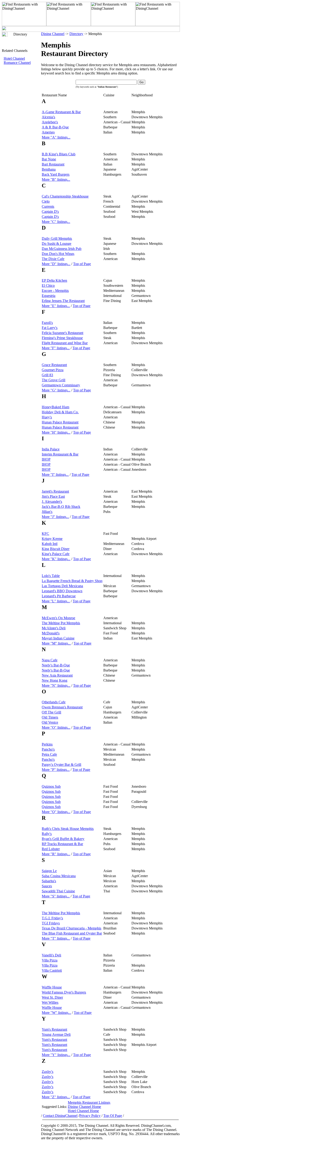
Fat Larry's (49, 328)
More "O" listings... (56, 727)
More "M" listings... (56, 643)
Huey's (47, 417)
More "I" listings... (55, 474)
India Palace (50, 449)
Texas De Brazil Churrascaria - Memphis (71, 928)
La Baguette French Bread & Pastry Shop (72, 581)
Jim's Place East (53, 496)
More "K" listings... (56, 559)
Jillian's (47, 512)
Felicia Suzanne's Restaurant (62, 333)
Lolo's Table (51, 576)
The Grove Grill (53, 380)
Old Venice (50, 722)
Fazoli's (47, 323)
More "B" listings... (56, 179)
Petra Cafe (49, 754)
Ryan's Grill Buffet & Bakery (63, 839)
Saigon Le (49, 871)
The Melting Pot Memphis (61, 623)
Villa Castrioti (52, 970)
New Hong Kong (54, 680)
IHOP (46, 459)
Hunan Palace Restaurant (60, 422)
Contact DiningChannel (60, 1116)
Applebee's (50, 122)
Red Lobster (51, 849)
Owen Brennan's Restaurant (62, 707)
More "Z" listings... (56, 1097)
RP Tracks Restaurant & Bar (62, 844)
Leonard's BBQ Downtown (62, 591)
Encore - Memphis (55, 291)
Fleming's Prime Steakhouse (62, 338)
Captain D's (50, 211)
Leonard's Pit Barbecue (59, 596)
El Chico (48, 285)
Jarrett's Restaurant (55, 491)
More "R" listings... (56, 854)
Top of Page (82, 264)
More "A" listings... (56, 137)
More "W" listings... (56, 1013)
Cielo (46, 201)
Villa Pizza (49, 960)
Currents (48, 206)
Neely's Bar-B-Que (56, 665)
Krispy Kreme (52, 539)
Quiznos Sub (51, 786)
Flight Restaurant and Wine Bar (65, 343)
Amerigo (48, 132)
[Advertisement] (21, 142)
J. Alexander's (52, 501)
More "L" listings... (56, 601)
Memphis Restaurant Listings (89, 1102)
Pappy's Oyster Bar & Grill (61, 764)
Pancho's (48, 749)
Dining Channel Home (84, 1107)
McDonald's (50, 633)
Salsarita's (49, 881)
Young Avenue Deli (56, 1034)
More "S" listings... (56, 896)
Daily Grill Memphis (57, 238)
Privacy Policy (90, 1116)
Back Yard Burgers (55, 174)
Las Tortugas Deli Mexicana (62, 586)
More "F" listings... (56, 348)
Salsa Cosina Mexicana (59, 876)
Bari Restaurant (53, 164)
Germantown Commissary (61, 385)
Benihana (49, 169)
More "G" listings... (56, 390)
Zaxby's (47, 1072)
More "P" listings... (56, 770)
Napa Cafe (49, 660)
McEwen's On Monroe (58, 618)
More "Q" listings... (56, 812)
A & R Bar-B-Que (55, 127)
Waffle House (52, 987)
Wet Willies (50, 1002)
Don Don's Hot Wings (58, 254)
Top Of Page (112, 1116)
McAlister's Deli (53, 628)
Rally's (47, 834)
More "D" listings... (56, 264)
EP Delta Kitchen (54, 280)
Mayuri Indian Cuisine (58, 638)
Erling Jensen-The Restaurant (63, 301)
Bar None (49, 159)
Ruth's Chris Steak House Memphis (68, 829)
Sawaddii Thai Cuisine (58, 891)
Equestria (48, 296)
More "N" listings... (56, 685)
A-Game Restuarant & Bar (61, 112)
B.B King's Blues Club (58, 154)
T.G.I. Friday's (52, 918)
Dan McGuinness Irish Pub (61, 249)
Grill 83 (47, 375)
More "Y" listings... (56, 1055)
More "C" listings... (56, 222)
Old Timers (50, 717)
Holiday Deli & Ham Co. (60, 412)
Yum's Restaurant (54, 1029)
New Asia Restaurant (57, 675)
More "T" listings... (56, 938)
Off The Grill (51, 712)
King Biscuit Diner (55, 549)
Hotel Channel (14, 58)
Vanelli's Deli (51, 955)
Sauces (47, 886)
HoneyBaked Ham (55, 407)
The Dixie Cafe (53, 259)
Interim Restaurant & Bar (60, 454)
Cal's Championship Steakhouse (65, 196)
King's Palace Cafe (55, 554)
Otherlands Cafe (53, 702)
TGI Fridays (51, 923)
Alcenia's (48, 117)
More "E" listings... (56, 306)
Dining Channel (52, 34)
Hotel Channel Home (83, 1111)
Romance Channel (17, 63)
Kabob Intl (49, 544)
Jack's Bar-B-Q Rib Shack (61, 507)
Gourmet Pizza (52, 370)
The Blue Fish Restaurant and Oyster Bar (72, 933)
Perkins (47, 744)
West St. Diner (52, 997)
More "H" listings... (56, 432)
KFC (45, 534)
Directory (76, 34)
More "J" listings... (55, 517)
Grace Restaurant (54, 365)
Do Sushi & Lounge (56, 244)
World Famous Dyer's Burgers (64, 992)
